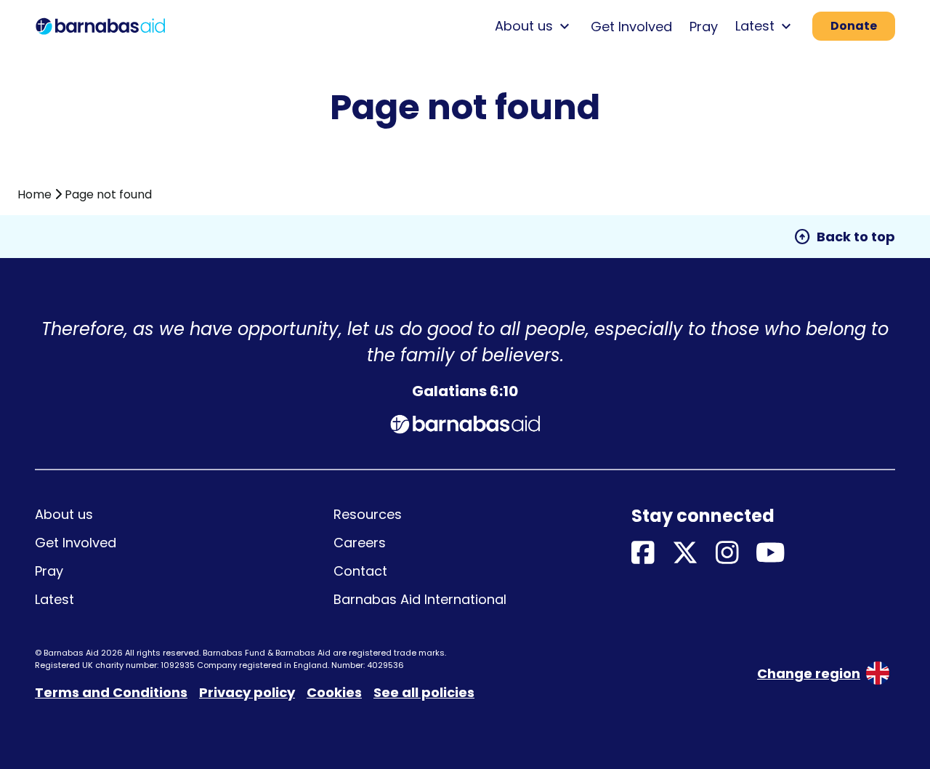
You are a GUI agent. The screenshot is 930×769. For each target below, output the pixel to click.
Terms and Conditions (111, 692)
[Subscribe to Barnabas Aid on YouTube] (770, 553)
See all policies (423, 692)
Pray (704, 26)
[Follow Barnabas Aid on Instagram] (727, 553)
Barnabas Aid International (419, 599)
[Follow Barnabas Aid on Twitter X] (685, 553)
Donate (853, 25)
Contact (360, 571)
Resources (367, 514)
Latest (54, 599)
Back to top (844, 237)
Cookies (334, 692)
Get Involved (631, 26)
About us (64, 514)
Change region (808, 673)
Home (34, 194)
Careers (359, 543)
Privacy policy (247, 692)
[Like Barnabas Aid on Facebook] (643, 553)
